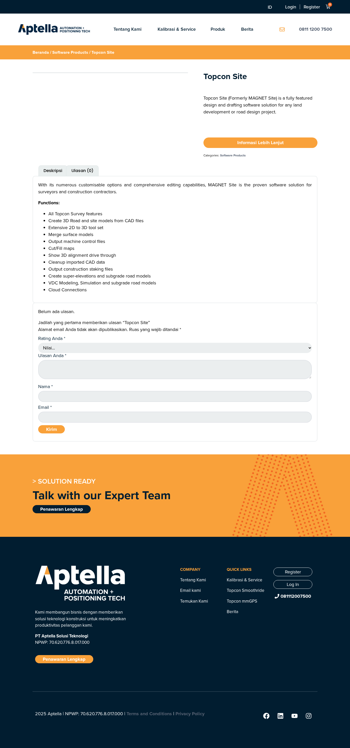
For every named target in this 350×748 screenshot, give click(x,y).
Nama (45, 386)
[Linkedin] (280, 716)
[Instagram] (308, 716)
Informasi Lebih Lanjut (260, 142)
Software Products (70, 52)
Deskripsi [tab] (53, 171)
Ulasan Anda (52, 355)
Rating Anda (51, 338)
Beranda (41, 52)
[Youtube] (294, 716)
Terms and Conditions (149, 713)
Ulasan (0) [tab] (82, 171)
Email (45, 407)
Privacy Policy (190, 713)
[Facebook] (266, 716)
